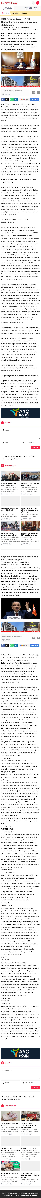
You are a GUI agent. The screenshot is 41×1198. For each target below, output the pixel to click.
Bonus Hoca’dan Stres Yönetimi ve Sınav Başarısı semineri (30, 1175)
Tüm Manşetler (24, 28)
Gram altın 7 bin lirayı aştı (19, 13)
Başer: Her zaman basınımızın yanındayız (8, 534)
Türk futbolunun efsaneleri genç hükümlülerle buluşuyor (10, 510)
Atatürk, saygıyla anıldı (29, 1148)
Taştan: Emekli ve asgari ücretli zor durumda (9, 484)
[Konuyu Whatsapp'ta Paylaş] (12, 99)
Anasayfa (5, 28)
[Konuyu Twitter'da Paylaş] (7, 99)
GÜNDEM (11, 28)
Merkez (17, 28)
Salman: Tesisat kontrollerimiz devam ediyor (10, 1149)
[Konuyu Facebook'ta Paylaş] (3, 99)
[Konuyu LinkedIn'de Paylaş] (16, 99)
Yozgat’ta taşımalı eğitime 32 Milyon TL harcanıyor (29, 534)
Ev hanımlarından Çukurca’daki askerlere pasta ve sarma (29, 1125)
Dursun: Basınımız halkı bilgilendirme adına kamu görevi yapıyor (29, 510)
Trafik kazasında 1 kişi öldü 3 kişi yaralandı (30, 484)
